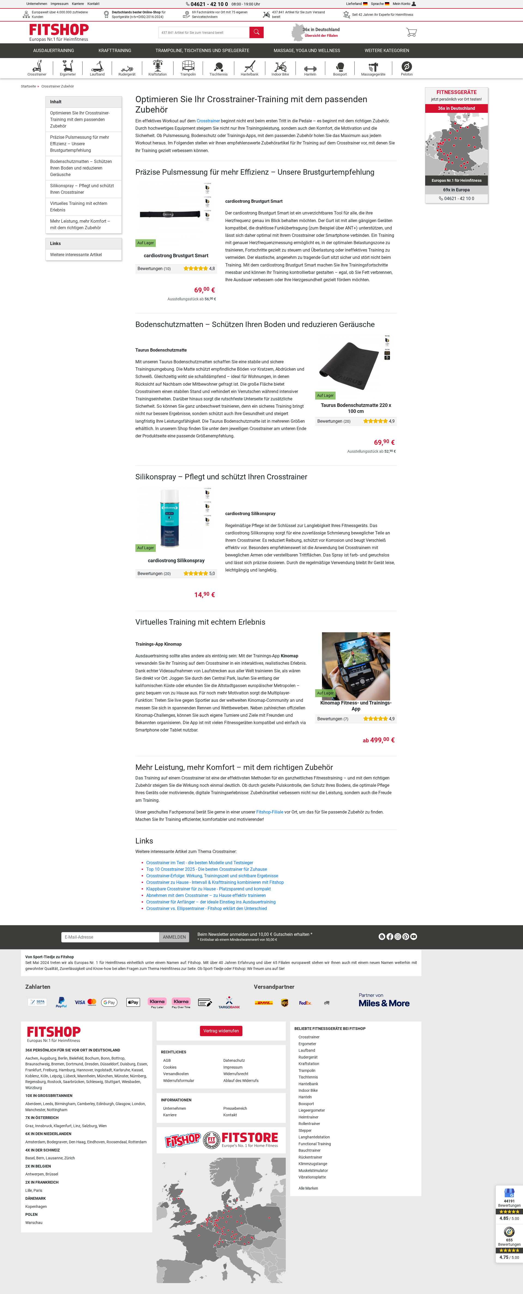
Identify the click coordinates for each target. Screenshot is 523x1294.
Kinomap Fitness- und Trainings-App (356, 706)
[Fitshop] (59, 32)
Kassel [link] (137, 1070)
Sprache (377, 4)
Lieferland (354, 4)
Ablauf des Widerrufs (241, 1080)
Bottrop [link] (117, 1058)
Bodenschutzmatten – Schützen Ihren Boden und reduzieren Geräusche (81, 168)
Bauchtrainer (310, 1150)
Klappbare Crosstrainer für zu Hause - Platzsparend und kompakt (208, 888)
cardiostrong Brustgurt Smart (176, 255)
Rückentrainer (310, 1157)
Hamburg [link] (67, 1070)
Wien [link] (103, 1126)
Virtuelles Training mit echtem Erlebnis (78, 207)
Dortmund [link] (74, 1064)
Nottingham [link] (57, 1110)
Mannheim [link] (86, 1076)
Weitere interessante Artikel (76, 254)
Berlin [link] (63, 1058)
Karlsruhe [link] (122, 1070)
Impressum (59, 4)
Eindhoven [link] (96, 1142)
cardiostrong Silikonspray (176, 560)
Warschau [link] (33, 1222)
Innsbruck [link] (43, 1126)
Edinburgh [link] (105, 1104)
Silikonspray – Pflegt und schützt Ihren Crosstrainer (82, 189)
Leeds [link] (48, 1104)
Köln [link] (44, 1076)
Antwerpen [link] (34, 1174)
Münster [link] (121, 1076)
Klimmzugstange (313, 1164)
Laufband (307, 1050)
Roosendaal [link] (117, 1142)
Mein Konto (401, 4)
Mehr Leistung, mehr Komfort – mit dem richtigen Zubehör (80, 224)
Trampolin (307, 1070)
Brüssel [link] (51, 1174)
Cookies (170, 1067)
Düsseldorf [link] (109, 1064)
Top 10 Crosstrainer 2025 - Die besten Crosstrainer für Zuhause (206, 869)
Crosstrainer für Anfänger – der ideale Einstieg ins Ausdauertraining (211, 902)
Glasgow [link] (122, 1104)
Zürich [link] (69, 1158)
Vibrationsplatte (312, 1177)
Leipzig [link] (56, 1076)
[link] (456, 144)
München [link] (105, 1076)
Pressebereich (235, 1108)
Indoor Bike (308, 1090)
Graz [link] (29, 1126)
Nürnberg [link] (138, 1076)
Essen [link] (142, 1064)
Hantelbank (308, 1084)
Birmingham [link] (65, 1104)
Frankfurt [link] (33, 1070)
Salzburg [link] (89, 1126)
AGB (167, 1060)
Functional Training (315, 1144)
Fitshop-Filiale (269, 812)
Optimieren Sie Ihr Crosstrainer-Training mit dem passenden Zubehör (80, 119)
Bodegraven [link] (57, 1142)
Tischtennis (308, 1077)
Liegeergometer (312, 1110)
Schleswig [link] (94, 1082)
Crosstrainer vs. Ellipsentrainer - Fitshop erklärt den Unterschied (206, 908)
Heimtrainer (308, 1117)
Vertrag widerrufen (221, 1030)
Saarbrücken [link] (73, 1082)
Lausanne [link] (54, 1158)
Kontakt (93, 4)
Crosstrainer (208, 120)
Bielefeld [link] (76, 1058)
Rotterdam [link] (137, 1142)
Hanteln (305, 1097)
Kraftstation (309, 1064)
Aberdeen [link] (33, 1104)
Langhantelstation (314, 1137)
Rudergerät (308, 1057)
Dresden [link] (92, 1064)
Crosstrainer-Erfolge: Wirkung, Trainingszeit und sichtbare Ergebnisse (212, 875)
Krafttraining (115, 50)
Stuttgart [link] (112, 1082)
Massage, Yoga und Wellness (307, 50)
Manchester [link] (35, 1110)
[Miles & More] (384, 999)
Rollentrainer (309, 1123)
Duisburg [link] (127, 1064)
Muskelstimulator (313, 1170)
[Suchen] (257, 32)
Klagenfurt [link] (63, 1126)
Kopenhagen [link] (36, 1206)
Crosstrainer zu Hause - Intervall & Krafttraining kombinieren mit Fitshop (215, 882)
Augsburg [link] (48, 1058)
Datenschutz (234, 1060)
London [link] (138, 1104)
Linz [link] (76, 1126)
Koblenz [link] (32, 1076)
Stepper (305, 1130)
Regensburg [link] (35, 1082)
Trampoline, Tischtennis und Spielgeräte (202, 50)
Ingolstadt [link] (103, 1070)
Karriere (78, 4)
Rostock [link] (54, 1082)
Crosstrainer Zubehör (57, 86)
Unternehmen (36, 4)
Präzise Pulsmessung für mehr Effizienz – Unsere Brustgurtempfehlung (79, 144)
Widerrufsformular (178, 1080)
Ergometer (307, 1044)
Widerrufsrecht (235, 1074)
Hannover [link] (85, 1070)
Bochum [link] (92, 1058)
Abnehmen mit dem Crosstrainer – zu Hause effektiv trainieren (206, 895)
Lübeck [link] (69, 1076)
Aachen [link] (31, 1058)
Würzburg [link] (33, 1088)
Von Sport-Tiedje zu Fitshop (49, 957)
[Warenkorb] (413, 32)
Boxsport (306, 1104)
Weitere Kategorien (387, 50)
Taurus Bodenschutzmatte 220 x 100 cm (356, 408)
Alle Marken (308, 1188)
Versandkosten (176, 1074)
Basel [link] (30, 1158)
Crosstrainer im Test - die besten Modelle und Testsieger (199, 862)
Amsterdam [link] (35, 1142)
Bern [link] (40, 1158)
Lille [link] (28, 1190)
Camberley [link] (86, 1104)
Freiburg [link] (50, 1070)
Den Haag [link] (77, 1142)
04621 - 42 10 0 (458, 198)
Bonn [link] (105, 1058)
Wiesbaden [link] (131, 1082)
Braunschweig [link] (37, 1064)
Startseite (28, 86)
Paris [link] (38, 1190)
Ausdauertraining (53, 50)
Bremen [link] (57, 1064)
